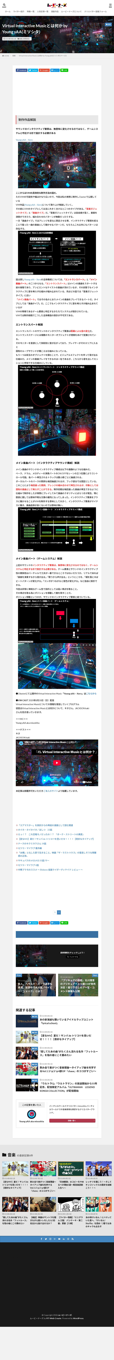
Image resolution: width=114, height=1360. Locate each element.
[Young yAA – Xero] (33, 204)
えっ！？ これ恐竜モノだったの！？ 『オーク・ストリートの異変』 (51, 834)
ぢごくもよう (10, 1269)
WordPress (78, 1318)
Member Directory (12, 1252)
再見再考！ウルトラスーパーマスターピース (24, 1297)
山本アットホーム (12, 1302)
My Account (10, 1253)
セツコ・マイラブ (12, 1280)
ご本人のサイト (50, 791)
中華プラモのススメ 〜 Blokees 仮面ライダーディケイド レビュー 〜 (50, 869)
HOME (6, 56)
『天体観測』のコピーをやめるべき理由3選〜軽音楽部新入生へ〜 (71, 1185)
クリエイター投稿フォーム (95, 11)
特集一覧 (31, 11)
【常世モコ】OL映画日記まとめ (18, 1265)
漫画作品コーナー (12, 1304)
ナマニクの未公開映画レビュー (18, 1282)
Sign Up (8, 1261)
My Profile (9, 1255)
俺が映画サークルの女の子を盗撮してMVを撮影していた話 (30, 1295)
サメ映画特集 (10, 1278)
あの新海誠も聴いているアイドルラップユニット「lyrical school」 (66, 1021)
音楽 (20, 39)
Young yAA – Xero (24, 140)
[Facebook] (21, 70)
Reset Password (12, 1259)
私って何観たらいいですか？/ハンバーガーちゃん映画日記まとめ (32, 1308)
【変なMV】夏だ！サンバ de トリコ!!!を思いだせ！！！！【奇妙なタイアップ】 (56, 839)
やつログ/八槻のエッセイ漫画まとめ (20, 1270)
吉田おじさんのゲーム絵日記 (17, 1301)
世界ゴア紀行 (10, 1291)
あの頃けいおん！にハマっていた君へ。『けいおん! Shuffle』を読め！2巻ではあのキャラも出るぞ (99, 1222)
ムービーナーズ (65, 1315)
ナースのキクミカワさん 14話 (32, 843)
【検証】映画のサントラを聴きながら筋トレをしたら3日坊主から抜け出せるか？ (43, 1220)
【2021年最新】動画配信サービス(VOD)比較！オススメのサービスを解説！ (38, 1263)
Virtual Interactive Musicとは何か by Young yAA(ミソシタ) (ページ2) (43, 56)
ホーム (8, 11)
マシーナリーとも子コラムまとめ (19, 1286)
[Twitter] (33, 70)
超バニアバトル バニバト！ (16, 1310)
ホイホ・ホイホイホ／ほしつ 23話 (35, 829)
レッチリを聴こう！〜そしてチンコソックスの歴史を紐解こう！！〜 (99, 1185)
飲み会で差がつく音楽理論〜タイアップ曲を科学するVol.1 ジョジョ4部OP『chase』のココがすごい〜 (68, 1069)
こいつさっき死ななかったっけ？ (19, 1267)
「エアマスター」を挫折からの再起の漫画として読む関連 (45, 825)
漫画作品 (55, 11)
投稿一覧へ (72, 1121)
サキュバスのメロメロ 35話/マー (33, 860)
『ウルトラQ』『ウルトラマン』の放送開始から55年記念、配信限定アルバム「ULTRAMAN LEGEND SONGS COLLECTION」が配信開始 (68, 1087)
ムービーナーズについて (71, 11)
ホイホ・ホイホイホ (13, 1284)
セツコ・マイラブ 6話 (28, 865)
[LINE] (64, 70)
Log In (7, 1250)
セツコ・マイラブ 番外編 (30, 848)
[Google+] (44, 70)
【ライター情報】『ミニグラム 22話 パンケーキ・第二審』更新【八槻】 (70, 1220)
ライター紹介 (18, 11)
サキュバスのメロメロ (14, 1276)
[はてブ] (55, 70)
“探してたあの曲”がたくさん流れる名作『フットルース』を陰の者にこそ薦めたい (69, 1053)
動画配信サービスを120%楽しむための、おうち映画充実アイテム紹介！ (35, 1299)
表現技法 (26, 39)
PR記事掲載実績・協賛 (14, 1257)
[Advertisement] (57, 94)
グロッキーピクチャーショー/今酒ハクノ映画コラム (27, 1274)
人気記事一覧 (42, 11)
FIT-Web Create (53, 1318)
